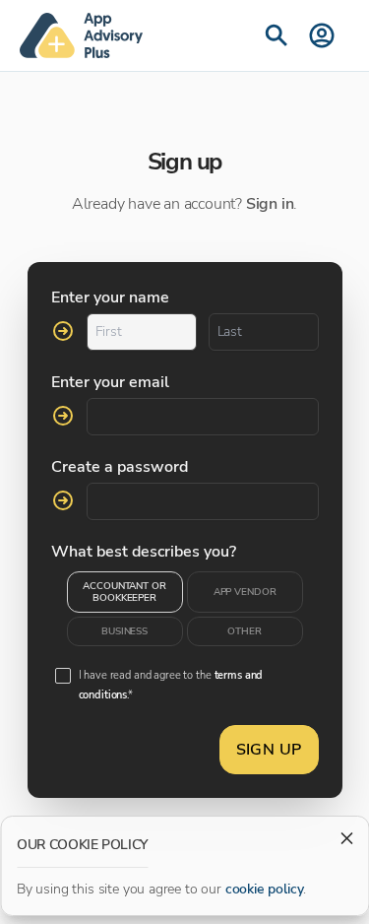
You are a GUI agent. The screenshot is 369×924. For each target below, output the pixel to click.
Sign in (270, 204)
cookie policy (264, 889)
